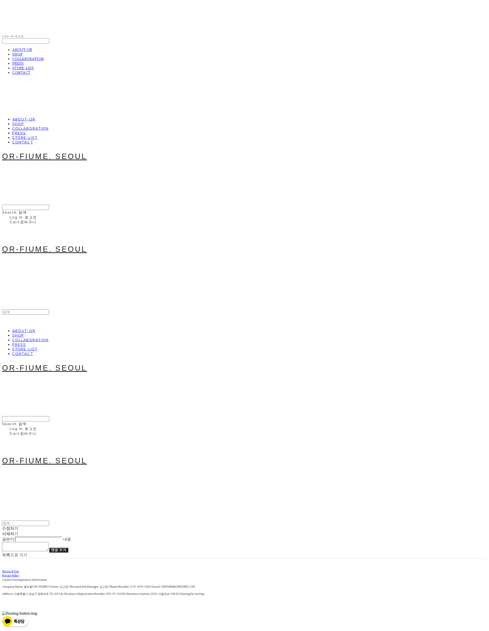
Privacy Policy (10, 575)
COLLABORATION (28, 59)
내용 (67, 539)
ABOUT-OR (22, 49)
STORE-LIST (23, 68)
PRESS (18, 63)
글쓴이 (8, 539)
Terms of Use (10, 571)
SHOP (17, 54)
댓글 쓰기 (58, 550)
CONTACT (21, 72)
